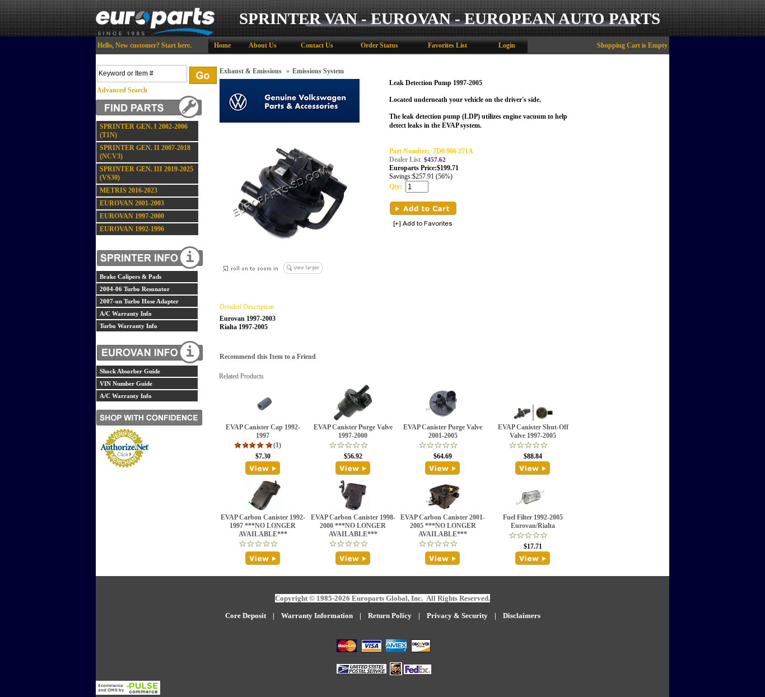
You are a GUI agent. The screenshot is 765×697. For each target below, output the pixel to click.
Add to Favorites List (422, 224)
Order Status (379, 45)
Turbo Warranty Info (128, 325)
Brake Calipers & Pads (130, 276)
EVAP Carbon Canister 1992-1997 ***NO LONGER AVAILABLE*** (263, 525)
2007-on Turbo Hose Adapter (139, 301)
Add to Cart (423, 208)
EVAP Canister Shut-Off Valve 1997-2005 (533, 431)
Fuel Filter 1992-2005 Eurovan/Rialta (533, 521)
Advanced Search (122, 90)
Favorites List (447, 45)
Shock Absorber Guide (130, 371)
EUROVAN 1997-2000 (132, 216)
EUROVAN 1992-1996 (132, 229)
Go (203, 75)
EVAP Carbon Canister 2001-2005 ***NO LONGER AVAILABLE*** (442, 525)
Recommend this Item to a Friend (268, 357)
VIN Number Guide (126, 383)
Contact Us (317, 45)
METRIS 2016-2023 (128, 190)
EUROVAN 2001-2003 (132, 203)
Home (222, 45)
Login (506, 45)
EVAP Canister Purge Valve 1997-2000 (353, 431)
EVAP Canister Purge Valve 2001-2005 (442, 431)
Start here (175, 45)
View (263, 468)
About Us (263, 45)
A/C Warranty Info (126, 313)
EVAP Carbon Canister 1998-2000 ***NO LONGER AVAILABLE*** (353, 525)
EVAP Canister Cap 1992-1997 (263, 431)
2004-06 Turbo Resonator (135, 289)
